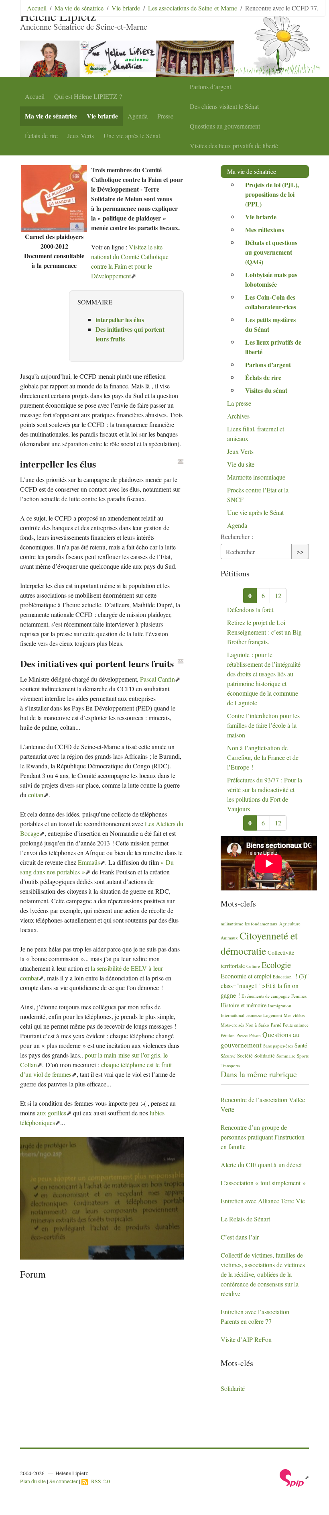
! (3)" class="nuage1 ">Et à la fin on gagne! (265, 985)
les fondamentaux (261, 924)
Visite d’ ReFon (246, 1339)
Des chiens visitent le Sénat (224, 106)
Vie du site (240, 464)
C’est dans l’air (240, 1237)
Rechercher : (237, 536)
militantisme (232, 924)
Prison (255, 1035)
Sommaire (285, 1056)
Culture (253, 966)
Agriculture (290, 924)
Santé (300, 1045)
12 (278, 595)
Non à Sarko (257, 1025)
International (232, 1015)
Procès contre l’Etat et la (257, 495)
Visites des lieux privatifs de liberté (234, 145)
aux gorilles (51, 1113)
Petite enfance (296, 1025)
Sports (303, 1056)
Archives (238, 416)
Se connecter (63, 1481)
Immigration (279, 1006)
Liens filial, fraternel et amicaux (255, 434)
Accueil (35, 96)
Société (245, 1055)
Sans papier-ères (278, 1046)
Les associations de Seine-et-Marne (192, 8)
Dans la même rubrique (259, 1074)
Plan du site (33, 1481)
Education (282, 977)
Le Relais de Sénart (245, 1219)
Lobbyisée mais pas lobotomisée (271, 279)
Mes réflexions (264, 229)
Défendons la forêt (250, 609)
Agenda (138, 116)
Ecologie (276, 964)
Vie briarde (102, 115)
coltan (35, 794)
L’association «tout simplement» (263, 1182)
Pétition (228, 1035)
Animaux (229, 938)
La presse (239, 403)
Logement (272, 1015)
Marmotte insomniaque (256, 477)
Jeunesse (254, 1015)
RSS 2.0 (99, 1481)
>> (300, 551)
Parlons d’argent (210, 86)
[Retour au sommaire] (180, 461)
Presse (165, 116)
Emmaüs (89, 862)
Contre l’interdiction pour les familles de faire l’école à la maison (263, 725)
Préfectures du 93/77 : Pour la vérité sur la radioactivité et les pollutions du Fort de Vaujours (264, 794)
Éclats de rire (41, 135)
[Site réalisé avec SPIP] (294, 1477)
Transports (230, 1065)
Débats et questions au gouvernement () (271, 252)
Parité (276, 1025)
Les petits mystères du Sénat (270, 324)
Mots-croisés (232, 1025)
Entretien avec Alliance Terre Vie (263, 1200)
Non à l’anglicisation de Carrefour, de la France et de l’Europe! (263, 757)
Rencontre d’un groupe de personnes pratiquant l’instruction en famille (263, 1137)
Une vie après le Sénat (132, 135)
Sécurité (228, 1056)
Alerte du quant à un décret (261, 1164)
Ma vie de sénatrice (51, 115)
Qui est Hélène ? (88, 96)
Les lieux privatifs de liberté (273, 346)
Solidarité (264, 1055)
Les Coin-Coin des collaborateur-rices (270, 301)
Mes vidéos (294, 1015)
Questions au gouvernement (225, 126)
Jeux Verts (80, 135)
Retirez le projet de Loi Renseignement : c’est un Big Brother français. (264, 632)
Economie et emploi (246, 976)
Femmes (299, 996)
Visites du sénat (266, 390)
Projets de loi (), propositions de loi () (272, 194)
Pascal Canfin (157, 679)
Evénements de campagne (266, 996)
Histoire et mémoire (243, 1005)
